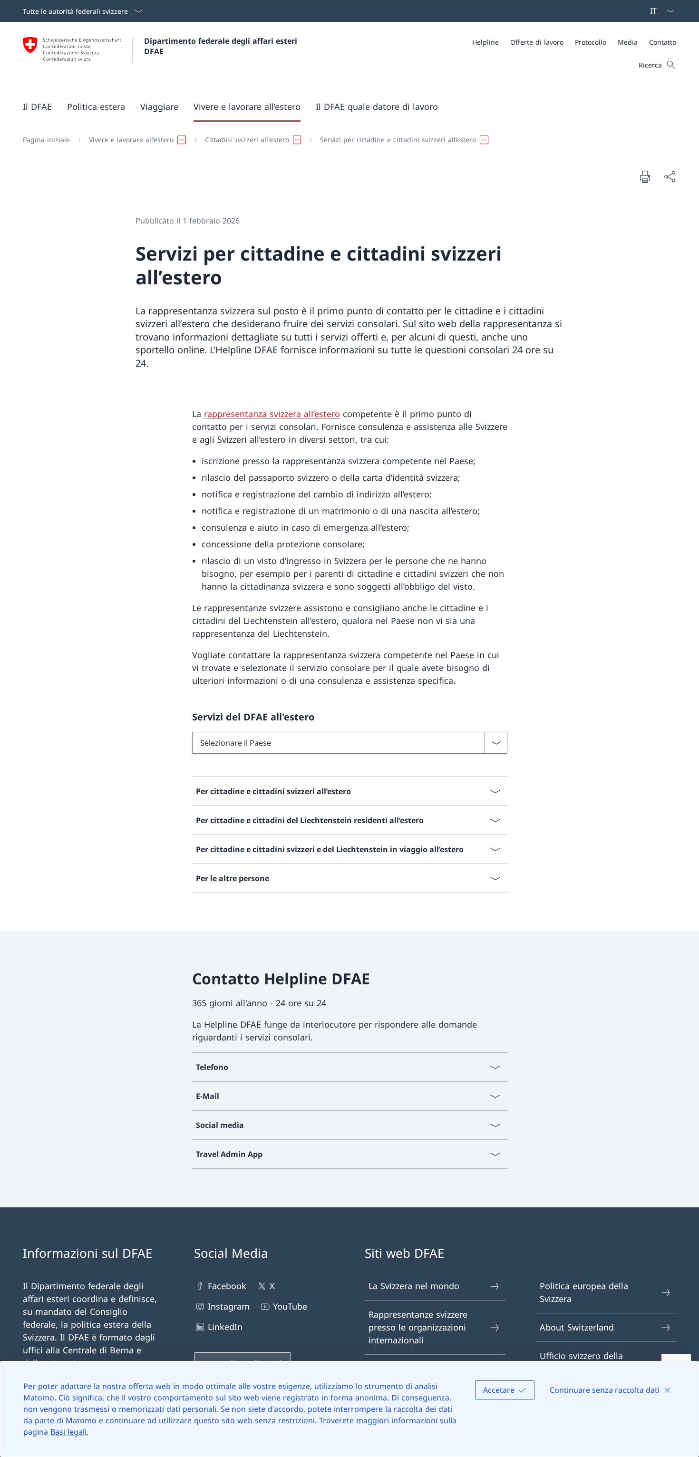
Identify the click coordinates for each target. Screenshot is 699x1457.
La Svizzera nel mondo (414, 1286)
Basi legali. (69, 1432)
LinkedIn (225, 1326)
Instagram (229, 1306)
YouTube (290, 1306)
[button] (37, 106)
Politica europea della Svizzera (584, 1292)
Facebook (227, 1286)
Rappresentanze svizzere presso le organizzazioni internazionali (418, 1327)
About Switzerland (577, 1327)
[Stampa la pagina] (644, 176)
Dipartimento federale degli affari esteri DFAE (222, 46)
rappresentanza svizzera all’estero (272, 413)
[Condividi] (669, 176)
